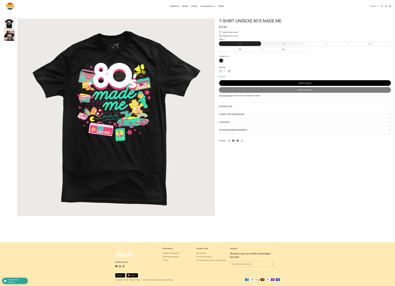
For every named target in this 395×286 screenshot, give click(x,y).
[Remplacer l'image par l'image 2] (9, 35)
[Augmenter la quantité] (229, 71)
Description (225, 106)
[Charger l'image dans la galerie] (211, 212)
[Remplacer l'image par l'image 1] (9, 24)
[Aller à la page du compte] (386, 6)
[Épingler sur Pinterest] (237, 140)
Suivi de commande (203, 257)
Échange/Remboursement (233, 130)
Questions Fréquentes (170, 253)
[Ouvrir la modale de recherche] (382, 6)
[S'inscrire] (272, 264)
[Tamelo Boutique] (10, 6)
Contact (165, 260)
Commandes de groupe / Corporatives (211, 260)
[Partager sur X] (229, 140)
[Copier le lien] (242, 140)
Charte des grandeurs (231, 114)
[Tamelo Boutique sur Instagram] (120, 266)
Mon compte (201, 253)
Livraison (224, 122)
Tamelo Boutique (134, 280)
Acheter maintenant (304, 90)
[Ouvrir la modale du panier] (390, 6)
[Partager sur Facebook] (233, 140)
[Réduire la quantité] (221, 71)
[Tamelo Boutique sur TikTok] (123, 266)
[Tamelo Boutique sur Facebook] (116, 266)
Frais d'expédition (226, 96)
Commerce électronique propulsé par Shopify (157, 280)
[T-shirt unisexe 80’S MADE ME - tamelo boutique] (116, 117)
